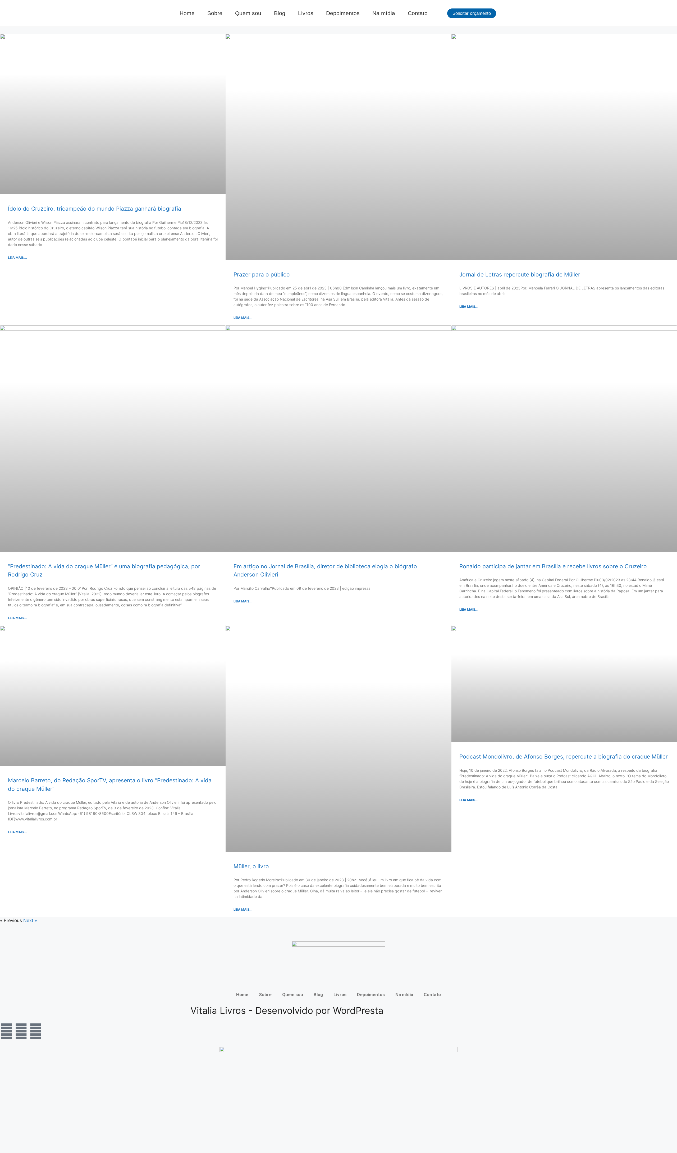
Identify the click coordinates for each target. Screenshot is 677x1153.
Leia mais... (17, 258)
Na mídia (383, 13)
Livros (305, 13)
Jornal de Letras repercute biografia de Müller (519, 274)
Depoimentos (343, 13)
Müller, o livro (251, 866)
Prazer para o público (262, 274)
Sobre (214, 13)
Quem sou (248, 13)
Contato (418, 13)
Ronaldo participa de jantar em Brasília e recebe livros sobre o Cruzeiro (553, 566)
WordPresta (358, 1010)
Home (187, 13)
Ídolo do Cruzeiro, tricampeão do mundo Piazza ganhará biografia (94, 208)
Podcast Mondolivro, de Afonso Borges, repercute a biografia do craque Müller (563, 756)
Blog (279, 13)
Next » (30, 920)
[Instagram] (21, 1031)
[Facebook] (6, 1031)
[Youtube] (35, 1031)
